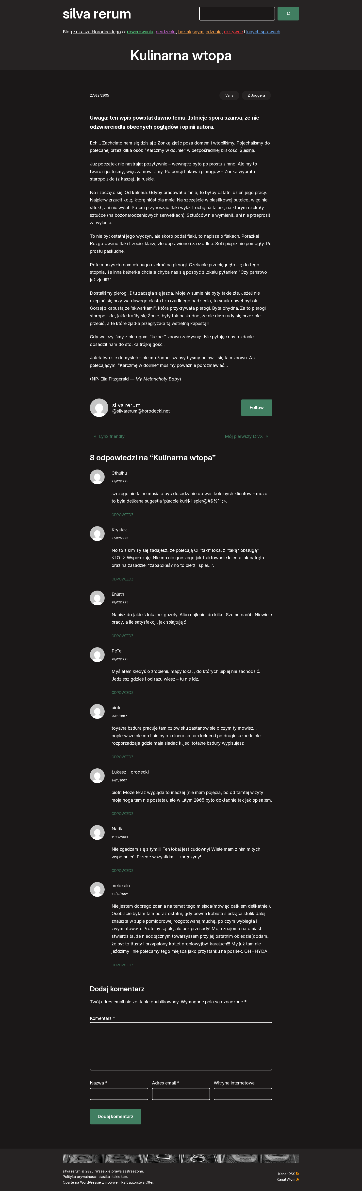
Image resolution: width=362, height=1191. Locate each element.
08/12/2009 (120, 894)
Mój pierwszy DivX (244, 436)
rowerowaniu (140, 31)
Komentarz (102, 1018)
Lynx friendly (112, 436)
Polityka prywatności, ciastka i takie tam (95, 1176)
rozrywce (233, 31)
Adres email (165, 1082)
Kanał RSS (286, 1174)
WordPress (89, 1182)
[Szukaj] (288, 13)
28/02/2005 (120, 602)
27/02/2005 (120, 481)
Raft (124, 1182)
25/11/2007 (119, 716)
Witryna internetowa (234, 1082)
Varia (229, 95)
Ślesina (247, 150)
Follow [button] (257, 407)
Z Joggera (256, 95)
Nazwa (98, 1082)
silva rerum (97, 13)
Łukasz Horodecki (130, 772)
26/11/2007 (119, 780)
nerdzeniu (166, 31)
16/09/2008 (120, 837)
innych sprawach (263, 31)
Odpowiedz (122, 515)
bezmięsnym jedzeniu (199, 31)
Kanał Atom (286, 1179)
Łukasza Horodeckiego (97, 31)
